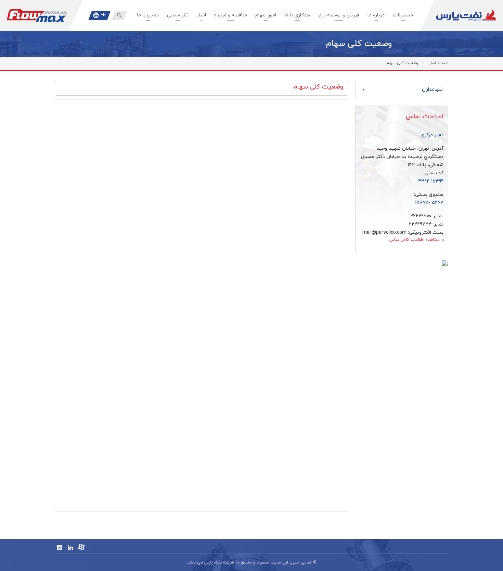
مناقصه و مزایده (230, 15)
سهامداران (432, 89)
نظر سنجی (178, 15)
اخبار (201, 15)
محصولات (403, 15)
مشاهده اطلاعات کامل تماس (414, 239)
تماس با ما (148, 15)
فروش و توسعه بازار (338, 15)
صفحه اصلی (437, 63)
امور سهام (265, 15)
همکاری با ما (297, 15)
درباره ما (376, 15)
